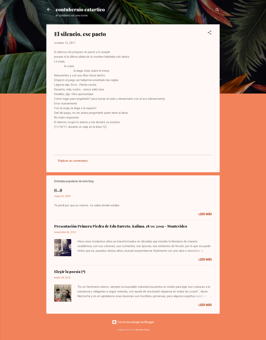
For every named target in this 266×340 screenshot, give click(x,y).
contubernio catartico (80, 9)
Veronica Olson (142, 330)
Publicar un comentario (73, 160)
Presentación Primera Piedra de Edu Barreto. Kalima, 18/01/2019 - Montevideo (120, 226)
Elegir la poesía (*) (69, 271)
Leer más (205, 214)
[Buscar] (217, 11)
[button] (209, 33)
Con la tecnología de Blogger (135, 322)
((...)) (58, 190)
